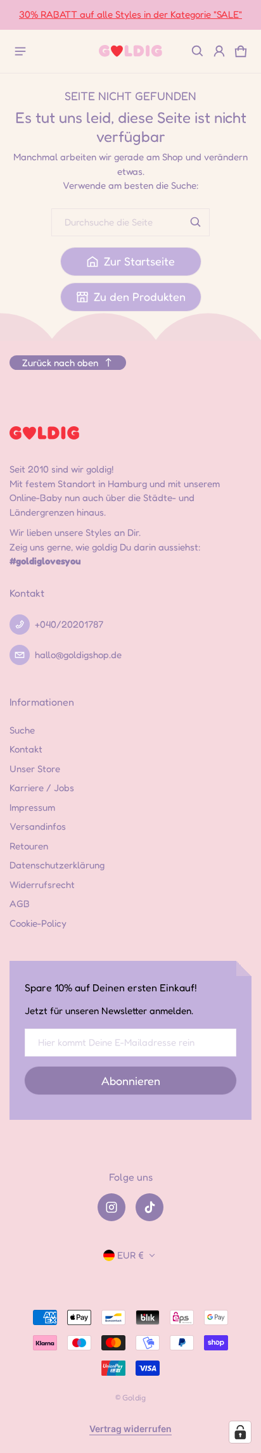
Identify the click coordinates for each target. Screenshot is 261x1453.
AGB (20, 904)
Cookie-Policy (38, 923)
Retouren (29, 846)
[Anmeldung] (219, 51)
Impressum (32, 807)
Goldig (134, 1397)
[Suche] (196, 222)
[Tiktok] (149, 1207)
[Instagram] (111, 1207)
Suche (22, 730)
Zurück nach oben (60, 363)
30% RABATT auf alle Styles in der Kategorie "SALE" (130, 14)
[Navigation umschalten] (20, 51)
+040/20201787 (69, 624)
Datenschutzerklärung (57, 865)
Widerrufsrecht (42, 885)
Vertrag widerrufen (130, 1428)
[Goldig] (130, 51)
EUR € (130, 1255)
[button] (197, 51)
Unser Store (35, 769)
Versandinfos (38, 826)
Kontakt (26, 749)
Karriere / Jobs (42, 788)
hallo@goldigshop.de (78, 655)
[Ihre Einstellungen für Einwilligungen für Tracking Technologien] (240, 1432)
